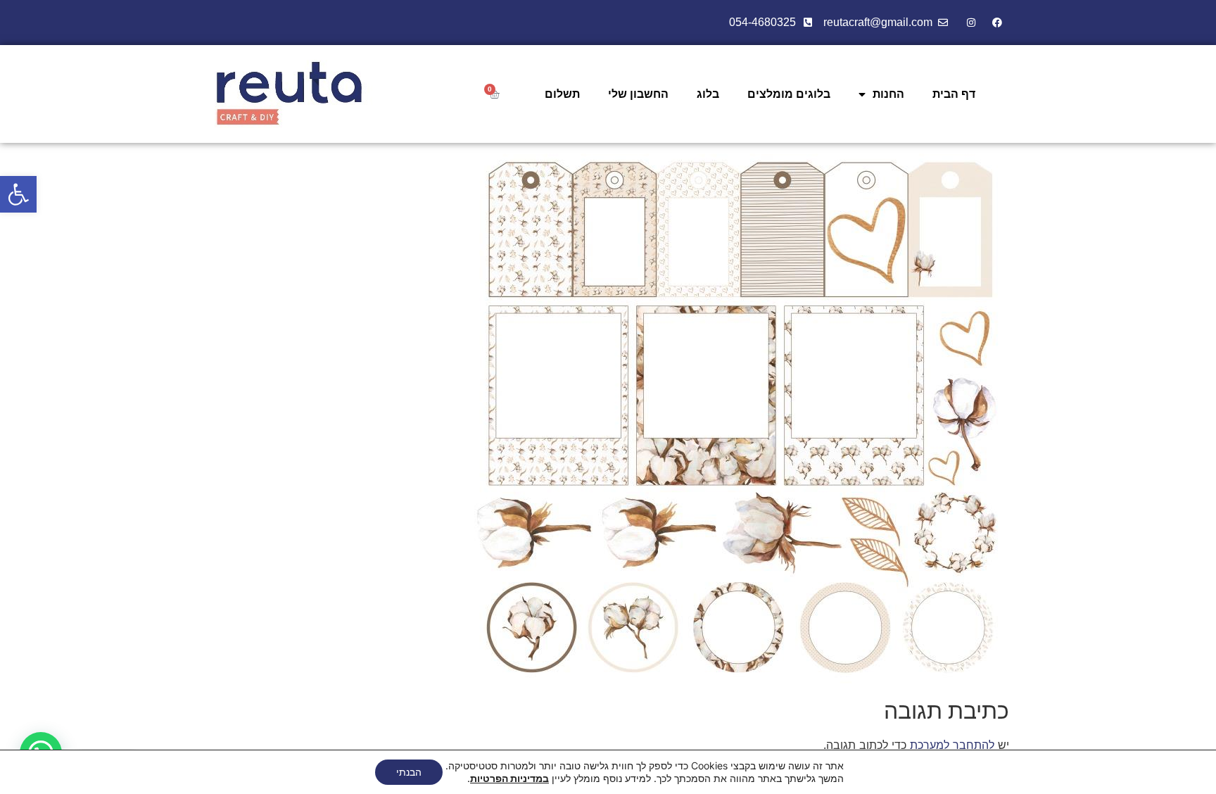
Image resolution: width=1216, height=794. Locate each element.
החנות (888, 94)
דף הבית (953, 94)
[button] (18, 194)
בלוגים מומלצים (788, 94)
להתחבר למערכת (952, 745)
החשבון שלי (638, 94)
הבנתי (409, 772)
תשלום (562, 94)
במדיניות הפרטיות (509, 778)
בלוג (708, 94)
